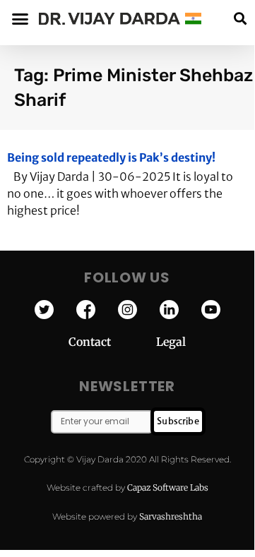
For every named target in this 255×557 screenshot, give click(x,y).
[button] (239, 18)
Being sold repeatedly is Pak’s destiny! (111, 157)
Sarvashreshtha (170, 516)
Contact (112, 342)
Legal (171, 342)
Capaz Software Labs (167, 487)
